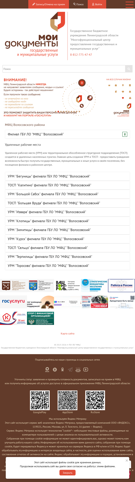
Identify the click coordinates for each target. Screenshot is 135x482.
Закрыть (67, 472)
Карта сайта (67, 333)
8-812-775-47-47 (81, 55)
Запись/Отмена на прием (50, 4)
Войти (98, 4)
